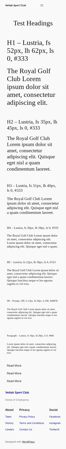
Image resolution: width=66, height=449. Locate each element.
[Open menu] (42, 5)
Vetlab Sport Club (15, 5)
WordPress (28, 441)
